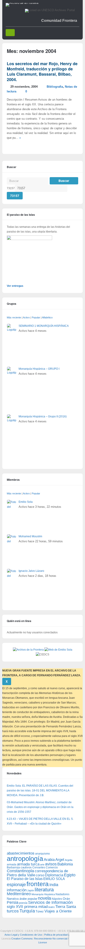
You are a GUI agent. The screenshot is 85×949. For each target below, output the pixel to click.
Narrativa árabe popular (22, 898)
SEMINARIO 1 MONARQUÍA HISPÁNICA (44, 325)
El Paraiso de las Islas (25, 879)
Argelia (68, 860)
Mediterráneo (19, 894)
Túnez (40, 911)
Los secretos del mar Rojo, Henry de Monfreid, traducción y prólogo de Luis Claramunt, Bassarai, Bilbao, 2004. (42, 71)
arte (42, 864)
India (53, 884)
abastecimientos (20, 853)
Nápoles (57, 898)
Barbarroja (13, 867)
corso (40, 875)
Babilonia (65, 864)
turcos (13, 911)
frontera (38, 883)
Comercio (52, 867)
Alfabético (47, 317)
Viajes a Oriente (58, 911)
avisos (51, 864)
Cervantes (38, 867)
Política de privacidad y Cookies (61, 934)
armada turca (28, 864)
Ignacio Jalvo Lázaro (31, 570)
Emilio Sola (26, 501)
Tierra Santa (65, 906)
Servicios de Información (50, 902)
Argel (59, 859)
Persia (12, 902)
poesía (23, 902)
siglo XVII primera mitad (27, 906)
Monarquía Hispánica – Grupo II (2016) (43, 416)
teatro (51, 907)
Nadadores (62, 894)
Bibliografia (55, 86)
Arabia (49, 859)
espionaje (16, 884)
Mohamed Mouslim (30, 536)
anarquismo (42, 853)
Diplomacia (54, 875)
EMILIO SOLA (54, 879)
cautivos (26, 867)
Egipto (69, 875)
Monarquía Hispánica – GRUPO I (39, 368)
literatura (44, 889)
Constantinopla (20, 871)
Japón (30, 890)
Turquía (27, 910)
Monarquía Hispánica (43, 894)
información (17, 890)
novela (44, 898)
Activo (26, 317)
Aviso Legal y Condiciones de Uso (23, 934)
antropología (25, 858)
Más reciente (14, 317)
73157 (11, 188)
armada (11, 864)
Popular (36, 317)
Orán (66, 898)
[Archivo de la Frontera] (22, 3)
